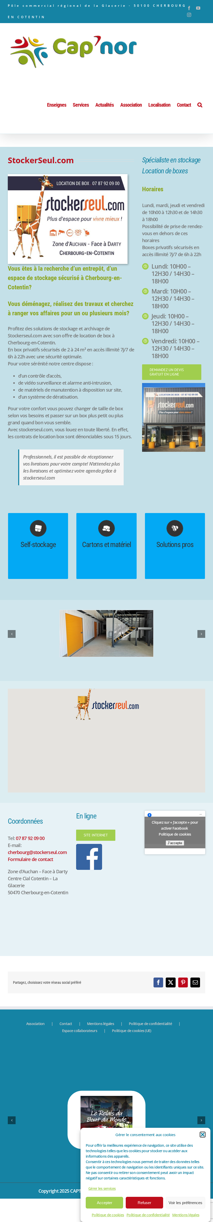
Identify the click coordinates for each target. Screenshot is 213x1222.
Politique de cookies (108, 1214)
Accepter (104, 1202)
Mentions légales (185, 1214)
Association (35, 1046)
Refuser (144, 1202)
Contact (65, 1046)
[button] (202, 1134)
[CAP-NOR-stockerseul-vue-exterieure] (173, 385)
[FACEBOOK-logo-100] (89, 869)
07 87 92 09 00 (30, 861)
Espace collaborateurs (79, 1054)
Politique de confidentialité (148, 1214)
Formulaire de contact (30, 882)
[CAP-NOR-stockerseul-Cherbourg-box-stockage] (68, 176)
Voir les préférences (185, 1202)
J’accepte (175, 866)
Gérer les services (102, 1188)
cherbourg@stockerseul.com (37, 875)
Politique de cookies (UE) (131, 1054)
